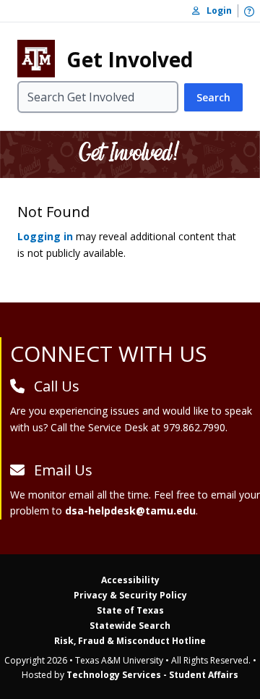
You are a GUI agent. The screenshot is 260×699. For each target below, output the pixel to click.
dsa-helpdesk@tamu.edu (130, 510)
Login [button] (216, 10)
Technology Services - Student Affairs (152, 675)
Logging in (45, 236)
